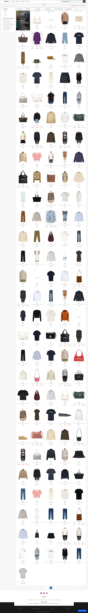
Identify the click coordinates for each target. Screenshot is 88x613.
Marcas (22, 1)
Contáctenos (53, 608)
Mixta (5, 10)
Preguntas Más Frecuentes (37, 608)
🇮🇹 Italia (42, 603)
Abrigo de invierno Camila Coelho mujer (8, 24)
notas (59, 599)
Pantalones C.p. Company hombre (7, 27)
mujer (13, 1)
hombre (18, 1)
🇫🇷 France (31, 603)
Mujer (5, 13)
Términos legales (67, 608)
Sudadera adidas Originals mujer (7, 23)
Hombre (5, 15)
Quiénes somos (20, 608)
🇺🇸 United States (56, 603)
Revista (27, 1)
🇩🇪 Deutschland (36, 603)
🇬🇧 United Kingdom (48, 603)
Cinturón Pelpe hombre (6, 26)
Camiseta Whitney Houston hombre (8, 25)
